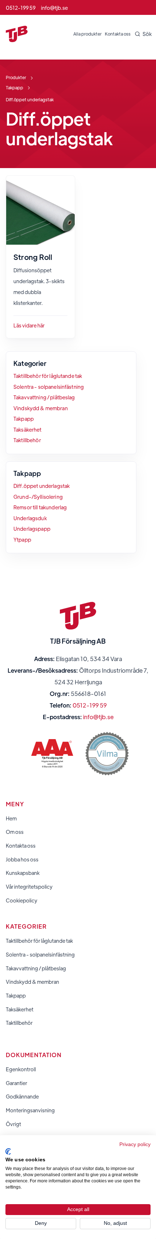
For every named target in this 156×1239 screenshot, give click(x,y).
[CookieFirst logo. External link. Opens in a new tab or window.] (8, 1151)
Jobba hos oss (22, 859)
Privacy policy (135, 1144)
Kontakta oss (118, 34)
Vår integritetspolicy (29, 887)
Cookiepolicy (21, 900)
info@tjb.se (98, 717)
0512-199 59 (90, 705)
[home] (17, 34)
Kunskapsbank (23, 873)
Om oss (15, 832)
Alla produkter (87, 34)
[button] (141, 34)
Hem (11, 818)
